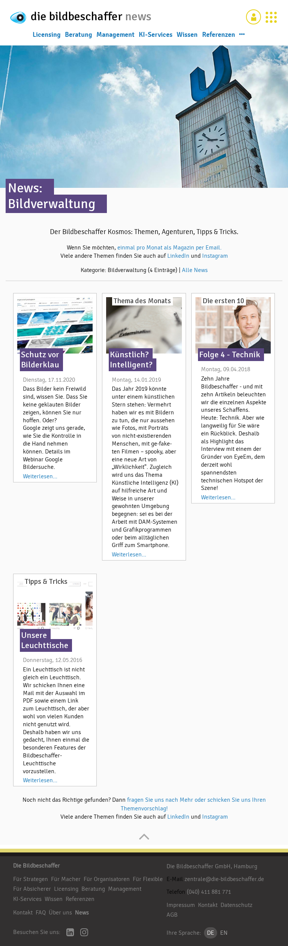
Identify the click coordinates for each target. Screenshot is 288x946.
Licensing (47, 34)
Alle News (195, 270)
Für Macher (66, 879)
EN (224, 932)
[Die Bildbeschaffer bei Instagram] (84, 933)
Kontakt (23, 912)
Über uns (60, 912)
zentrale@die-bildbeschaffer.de (224, 879)
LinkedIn (179, 255)
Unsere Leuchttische (44, 640)
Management (115, 34)
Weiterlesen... (40, 476)
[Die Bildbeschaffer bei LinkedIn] (70, 933)
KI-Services (155, 34)
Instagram (215, 255)
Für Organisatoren (107, 879)
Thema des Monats (142, 300)
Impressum (180, 905)
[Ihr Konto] (253, 16)
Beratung (78, 34)
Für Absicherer (32, 889)
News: (25, 188)
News (82, 912)
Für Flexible (148, 879)
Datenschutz (236, 905)
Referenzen (218, 34)
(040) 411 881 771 (209, 892)
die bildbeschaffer (78, 16)
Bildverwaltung (51, 204)
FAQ (41, 912)
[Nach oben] (144, 840)
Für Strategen (30, 879)
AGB (172, 914)
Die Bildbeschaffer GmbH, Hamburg (211, 866)
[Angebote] (271, 16)
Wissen (187, 34)
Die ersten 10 (223, 300)
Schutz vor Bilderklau (40, 359)
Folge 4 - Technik (229, 354)
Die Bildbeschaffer (36, 865)
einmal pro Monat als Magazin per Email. (169, 247)
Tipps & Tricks (46, 581)
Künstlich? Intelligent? (131, 359)
